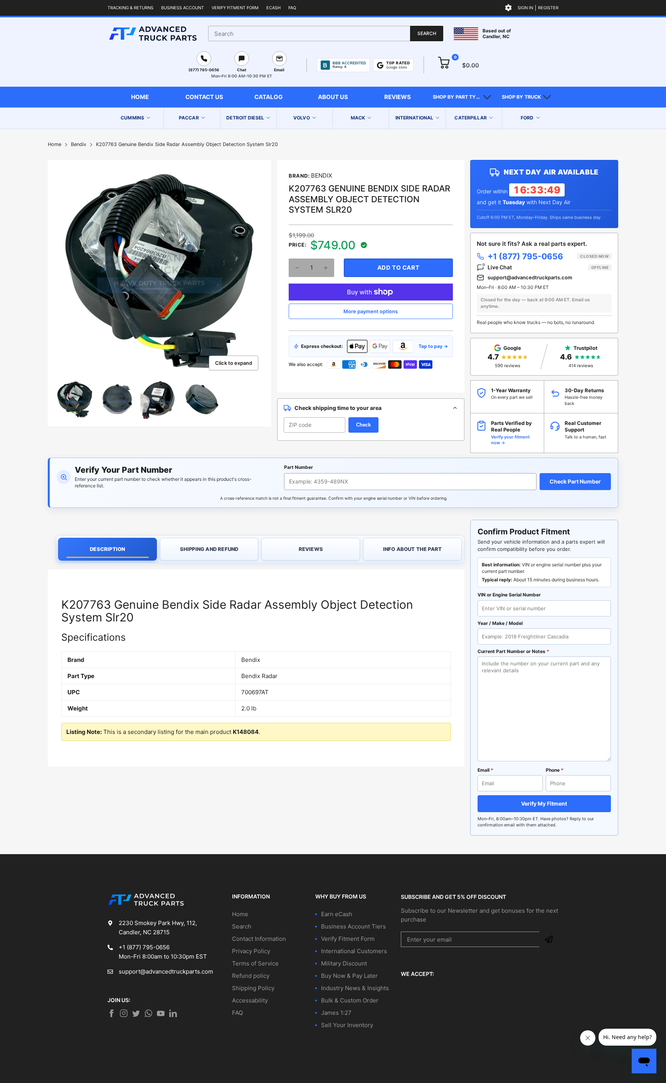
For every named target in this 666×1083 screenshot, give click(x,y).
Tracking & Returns (130, 7)
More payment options (370, 311)
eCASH (273, 7)
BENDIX (321, 175)
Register (548, 7)
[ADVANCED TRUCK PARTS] (153, 33)
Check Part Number (575, 481)
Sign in (525, 7)
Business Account (182, 7)
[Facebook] (111, 1013)
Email (485, 770)
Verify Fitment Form (235, 7)
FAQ (292, 7)
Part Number (298, 467)
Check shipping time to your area (338, 408)
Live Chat (548, 267)
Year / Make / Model (500, 623)
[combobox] (325, 33)
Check (363, 425)
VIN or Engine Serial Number (509, 595)
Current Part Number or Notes (513, 651)
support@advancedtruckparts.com (530, 277)
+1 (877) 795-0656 (548, 256)
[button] (462, 97)
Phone (554, 770)
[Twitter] (124, 1013)
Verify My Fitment (544, 803)
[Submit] (548, 939)
